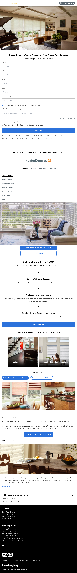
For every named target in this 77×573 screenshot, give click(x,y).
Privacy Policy (33, 138)
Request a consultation (38, 434)
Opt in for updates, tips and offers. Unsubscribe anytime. (22, 106)
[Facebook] (3, 545)
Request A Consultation (38, 248)
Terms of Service (44, 138)
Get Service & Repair (36, 125)
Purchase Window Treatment (14, 125)
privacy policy (61, 135)
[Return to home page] (12, 3)
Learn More (38, 253)
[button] (3, 3)
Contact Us (38, 324)
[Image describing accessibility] (7, 554)
